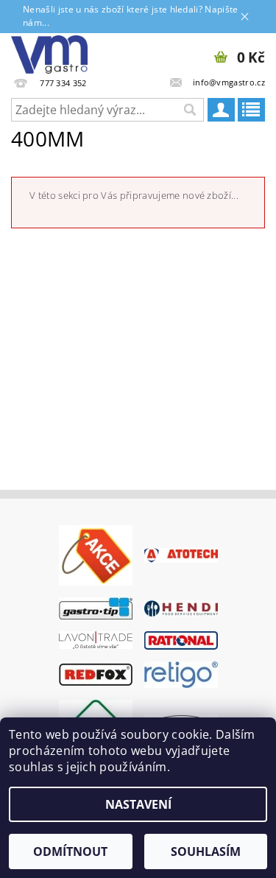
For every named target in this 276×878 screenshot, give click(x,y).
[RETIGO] (181, 673)
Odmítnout (70, 851)
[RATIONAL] (181, 639)
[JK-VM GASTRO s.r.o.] (49, 52)
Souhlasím (206, 851)
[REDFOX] (95, 673)
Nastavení (138, 804)
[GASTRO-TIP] (95, 607)
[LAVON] (95, 639)
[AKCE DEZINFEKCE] (95, 554)
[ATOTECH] (181, 554)
